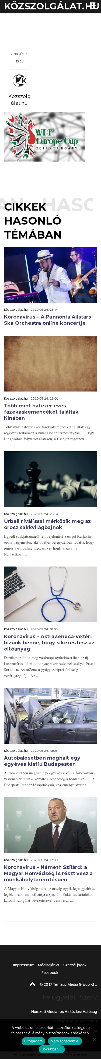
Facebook (49, 972)
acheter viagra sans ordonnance (82, 19)
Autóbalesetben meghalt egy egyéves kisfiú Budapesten (42, 761)
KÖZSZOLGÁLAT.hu (52, 6)
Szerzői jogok (75, 965)
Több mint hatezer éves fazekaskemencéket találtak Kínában (41, 412)
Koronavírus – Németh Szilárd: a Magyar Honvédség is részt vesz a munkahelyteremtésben (48, 873)
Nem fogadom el (65, 1041)
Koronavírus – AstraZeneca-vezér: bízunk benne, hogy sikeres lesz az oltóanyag (49, 643)
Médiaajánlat (49, 965)
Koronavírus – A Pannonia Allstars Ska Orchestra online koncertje (47, 320)
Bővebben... (51, 1049)
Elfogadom (33, 1041)
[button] (92, 6)
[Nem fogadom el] (94, 1039)
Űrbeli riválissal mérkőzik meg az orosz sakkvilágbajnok (47, 524)
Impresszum (23, 965)
